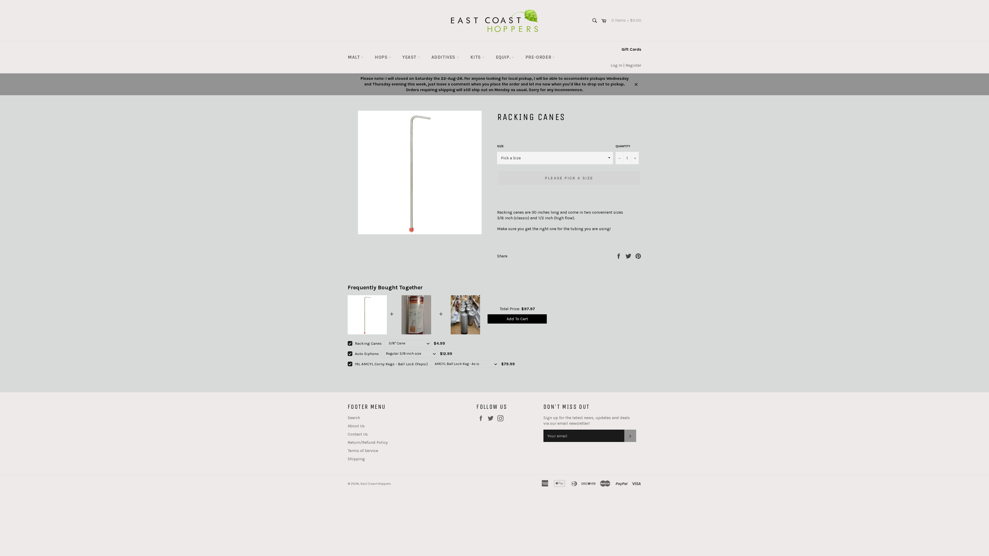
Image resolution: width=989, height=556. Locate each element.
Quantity (623, 146)
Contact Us (358, 434)
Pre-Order (538, 57)
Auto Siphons (367, 353)
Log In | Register (626, 65)
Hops (382, 57)
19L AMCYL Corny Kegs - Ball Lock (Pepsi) (391, 364)
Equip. (504, 57)
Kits (476, 57)
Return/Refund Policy (368, 442)
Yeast (410, 57)
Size (500, 146)
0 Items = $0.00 (624, 20)
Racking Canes (368, 343)
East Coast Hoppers (376, 483)
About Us (356, 425)
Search (354, 417)
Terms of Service (363, 450)
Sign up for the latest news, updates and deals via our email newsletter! (586, 420)
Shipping (356, 458)
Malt (354, 57)
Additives (444, 57)
